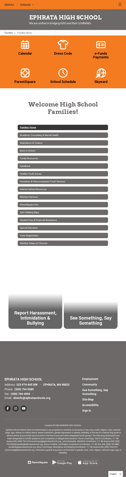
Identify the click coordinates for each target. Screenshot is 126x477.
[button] (27, 4)
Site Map (88, 399)
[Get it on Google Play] (62, 462)
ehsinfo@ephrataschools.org (31, 398)
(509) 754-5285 (24, 389)
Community (89, 384)
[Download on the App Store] (87, 462)
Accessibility (90, 405)
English (113, 473)
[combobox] (115, 474)
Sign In (86, 410)
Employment (90, 379)
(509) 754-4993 (20, 393)
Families (9, 32)
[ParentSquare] (37, 462)
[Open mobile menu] (120, 4)
